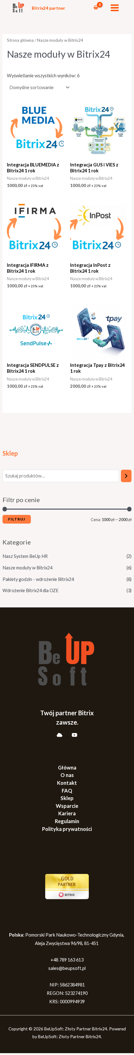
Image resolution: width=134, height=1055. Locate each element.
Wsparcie (67, 806)
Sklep (67, 798)
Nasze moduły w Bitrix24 (27, 567)
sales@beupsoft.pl (67, 968)
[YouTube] (74, 735)
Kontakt (67, 783)
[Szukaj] (126, 476)
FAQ (67, 791)
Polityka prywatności (67, 829)
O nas (67, 775)
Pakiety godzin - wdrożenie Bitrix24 (38, 579)
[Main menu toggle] (114, 8)
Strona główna (20, 40)
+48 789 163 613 (67, 959)
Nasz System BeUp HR (25, 556)
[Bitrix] (59, 735)
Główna (67, 767)
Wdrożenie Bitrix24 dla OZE (30, 590)
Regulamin (67, 821)
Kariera (67, 813)
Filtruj (16, 519)
